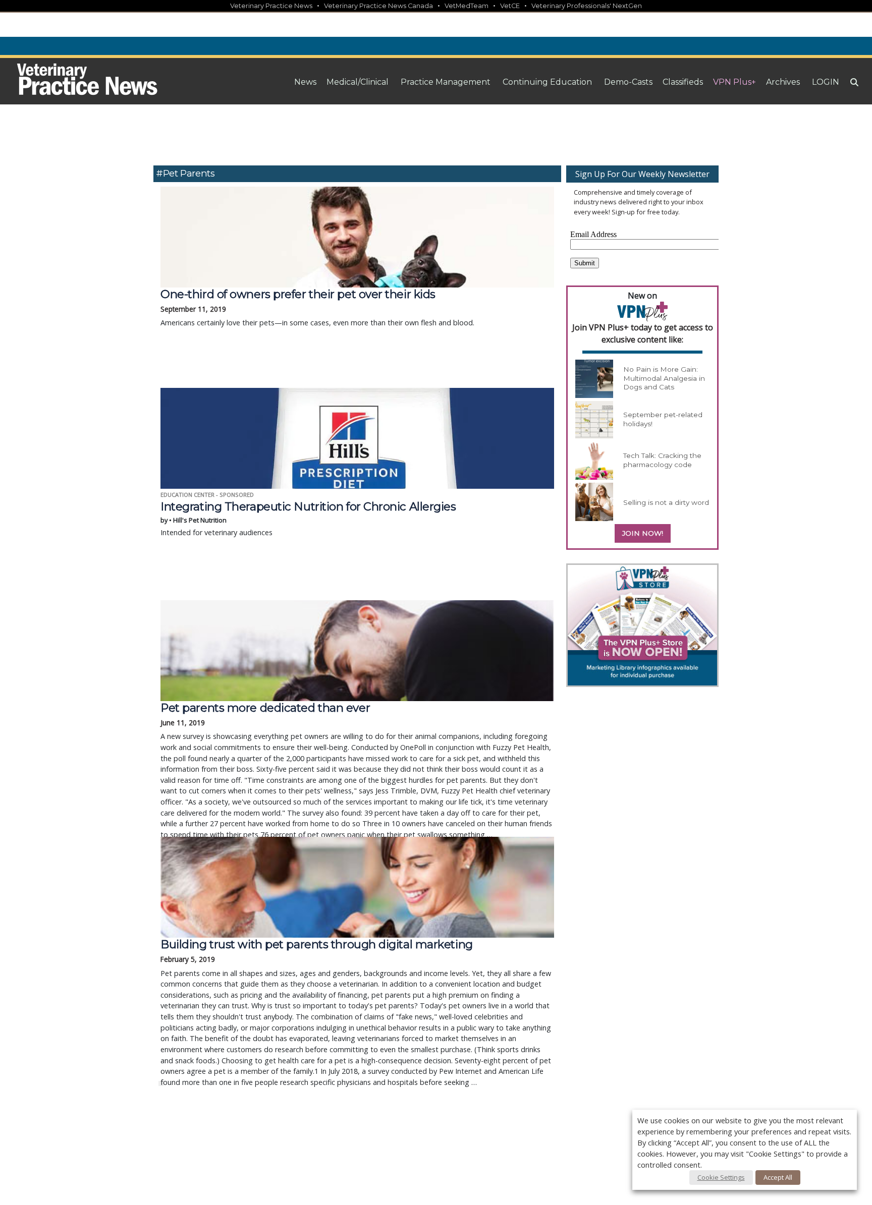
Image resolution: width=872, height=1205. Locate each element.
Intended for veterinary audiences (308, 518)
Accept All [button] (778, 1177)
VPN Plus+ (734, 82)
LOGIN (825, 82)
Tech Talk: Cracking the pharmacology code (662, 460)
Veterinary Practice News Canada (378, 6)
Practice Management (445, 82)
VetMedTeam (466, 6)
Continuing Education (547, 82)
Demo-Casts (628, 82)
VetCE (510, 6)
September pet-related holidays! (662, 419)
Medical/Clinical (357, 82)
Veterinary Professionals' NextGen (586, 6)
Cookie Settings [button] (721, 1177)
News (305, 82)
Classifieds (683, 82)
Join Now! (642, 533)
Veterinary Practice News (271, 6)
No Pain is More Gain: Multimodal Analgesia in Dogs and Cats (664, 378)
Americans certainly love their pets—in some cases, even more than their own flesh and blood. (317, 307)
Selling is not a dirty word (666, 502)
